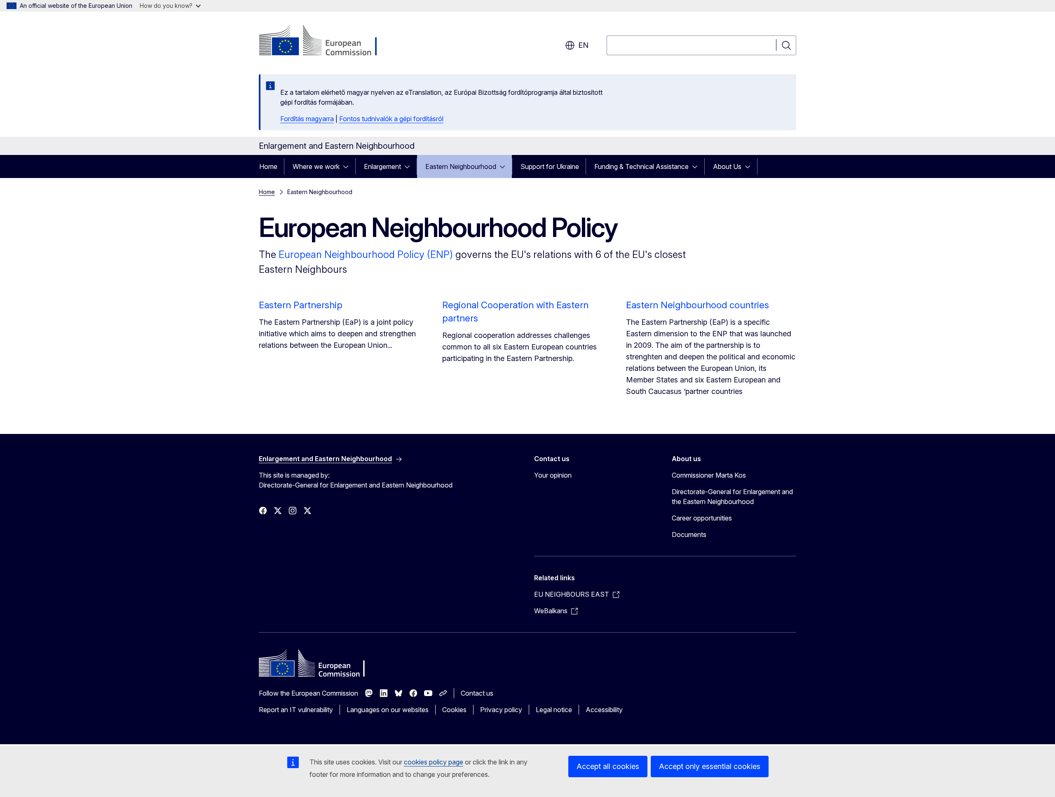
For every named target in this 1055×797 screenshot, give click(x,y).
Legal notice (554, 710)
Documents (689, 534)
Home (268, 166)
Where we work (316, 166)
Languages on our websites (388, 710)
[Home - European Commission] (325, 41)
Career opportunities (702, 518)
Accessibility (604, 710)
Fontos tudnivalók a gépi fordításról (391, 119)
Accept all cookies (608, 766)
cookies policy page (433, 762)
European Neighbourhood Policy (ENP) (366, 254)
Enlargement (382, 166)
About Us (727, 166)
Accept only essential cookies (709, 766)
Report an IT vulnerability (296, 710)
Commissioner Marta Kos (709, 475)
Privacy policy (501, 710)
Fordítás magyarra (307, 119)
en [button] (583, 45)
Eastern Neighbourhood (460, 166)
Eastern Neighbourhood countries (697, 305)
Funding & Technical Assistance (641, 166)
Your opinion (553, 475)
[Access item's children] (348, 166)
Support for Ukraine (549, 166)
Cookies (454, 710)
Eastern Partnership (300, 305)
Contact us (477, 693)
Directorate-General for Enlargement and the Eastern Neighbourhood (732, 497)
